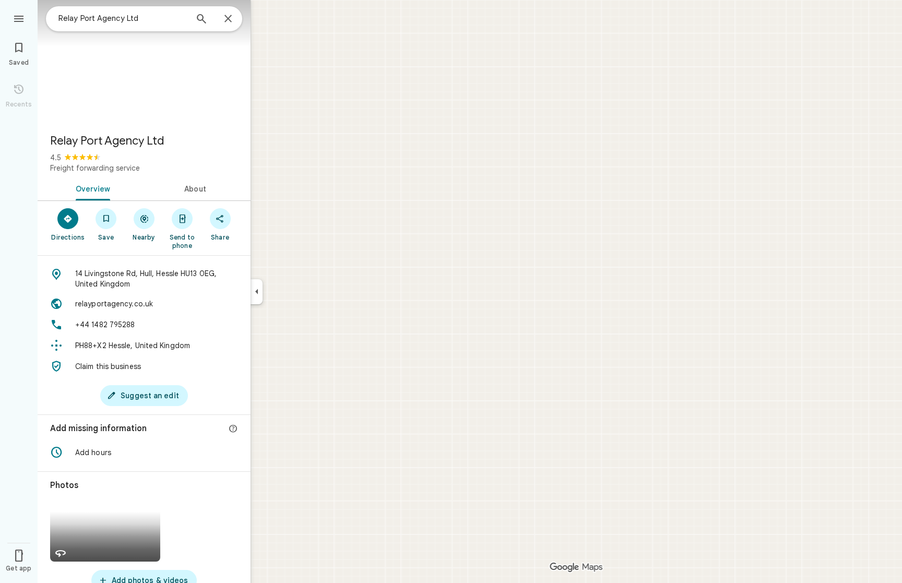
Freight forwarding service (95, 168)
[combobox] (122, 18)
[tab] (91, 187)
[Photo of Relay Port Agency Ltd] (144, 62)
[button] (144, 452)
